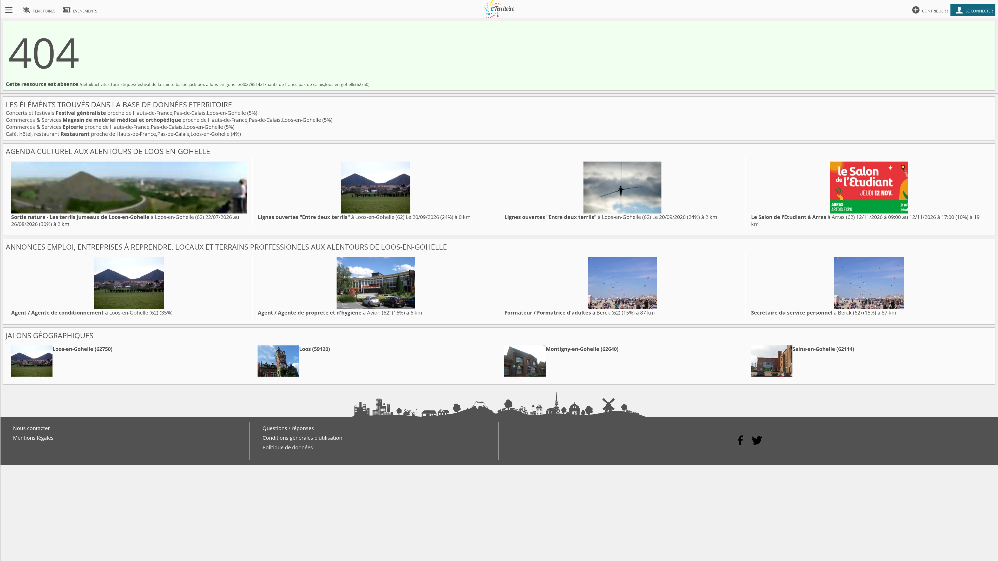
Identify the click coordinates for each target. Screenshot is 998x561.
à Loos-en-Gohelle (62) (107, 217)
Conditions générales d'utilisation (302, 437)
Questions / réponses (288, 428)
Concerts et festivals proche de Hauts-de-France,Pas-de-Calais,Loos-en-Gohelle (126, 112)
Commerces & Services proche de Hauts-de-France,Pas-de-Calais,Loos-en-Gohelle (164, 119)
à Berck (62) (562, 312)
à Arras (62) (803, 217)
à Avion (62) (324, 312)
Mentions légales (33, 437)
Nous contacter (31, 428)
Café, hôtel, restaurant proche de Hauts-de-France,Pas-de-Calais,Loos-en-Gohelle (118, 133)
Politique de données (287, 447)
